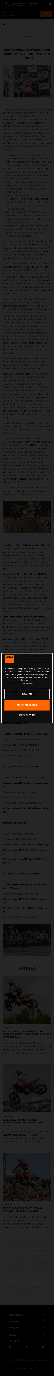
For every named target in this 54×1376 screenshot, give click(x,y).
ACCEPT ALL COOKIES (27, 705)
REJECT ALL (27, 694)
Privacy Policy (25, 683)
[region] (27, 688)
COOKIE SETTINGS (27, 716)
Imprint (31, 683)
